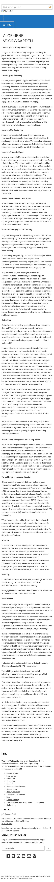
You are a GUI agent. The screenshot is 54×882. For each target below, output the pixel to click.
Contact (10, 784)
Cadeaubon (11, 805)
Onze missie (11, 781)
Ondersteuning (13, 800)
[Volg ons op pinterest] (34, 856)
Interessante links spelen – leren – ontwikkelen (25, 802)
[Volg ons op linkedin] (23, 856)
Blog (8, 797)
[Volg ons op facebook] (8, 856)
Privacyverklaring (13, 792)
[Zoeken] (49, 7)
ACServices (28, 878)
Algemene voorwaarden (16, 786)
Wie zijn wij (11, 778)
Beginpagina (11, 776)
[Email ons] (29, 856)
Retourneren (12, 789)
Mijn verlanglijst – (13, 773)
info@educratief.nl (31, 209)
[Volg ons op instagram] (18, 856)
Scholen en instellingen (16, 794)
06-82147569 (7, 824)
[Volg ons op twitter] (13, 856)
